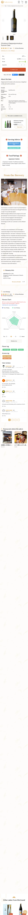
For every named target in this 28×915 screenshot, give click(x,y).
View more (19, 127)
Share (15, 74)
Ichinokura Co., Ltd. (5, 50)
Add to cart (15, 69)
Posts (22, 74)
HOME (2, 5)
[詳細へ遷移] (7, 437)
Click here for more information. (9, 305)
